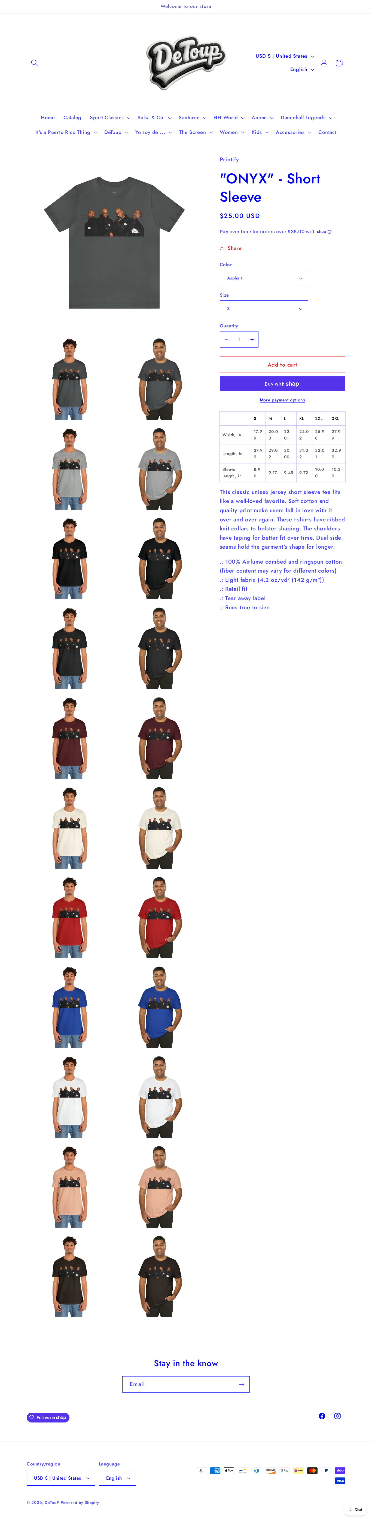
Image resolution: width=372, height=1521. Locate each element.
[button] (34, 63)
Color (226, 265)
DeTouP (52, 1502)
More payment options (282, 400)
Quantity (229, 326)
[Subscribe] (241, 1384)
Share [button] (235, 248)
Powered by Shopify (80, 1502)
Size (224, 295)
